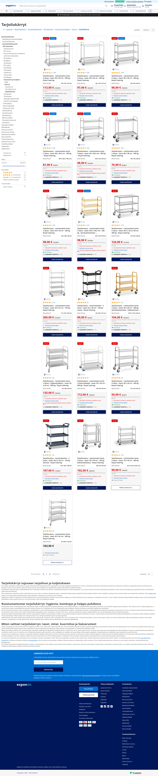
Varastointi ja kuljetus (12, 80)
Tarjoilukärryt (10, 92)
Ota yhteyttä (88, 689)
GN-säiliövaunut (10, 89)
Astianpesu (6, 123)
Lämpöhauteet (7, 113)
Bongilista (7, 61)
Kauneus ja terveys (7, 132)
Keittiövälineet (7, 111)
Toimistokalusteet (7, 139)
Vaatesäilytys (7, 103)
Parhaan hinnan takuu (52, 95)
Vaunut (7, 84)
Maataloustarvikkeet (8, 134)
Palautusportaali (88, 695)
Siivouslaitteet (6, 137)
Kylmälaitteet (6, 115)
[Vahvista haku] (106, 6)
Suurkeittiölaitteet (8, 42)
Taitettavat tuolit (8, 108)
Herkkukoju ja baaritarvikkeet (12, 39)
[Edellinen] (43, 574)
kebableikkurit (34, 640)
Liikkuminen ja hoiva (8, 142)
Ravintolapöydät (8, 106)
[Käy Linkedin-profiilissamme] (108, 707)
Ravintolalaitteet (7, 37)
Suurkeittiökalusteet (9, 44)
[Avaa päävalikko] (6, 11)
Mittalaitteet (5, 127)
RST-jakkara (8, 58)
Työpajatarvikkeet (7, 125)
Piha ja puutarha (7, 130)
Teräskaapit (8, 96)
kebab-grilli (152, 593)
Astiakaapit (7, 94)
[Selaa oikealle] (144, 15)
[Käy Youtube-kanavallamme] (102, 707)
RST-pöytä (7, 65)
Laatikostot (7, 73)
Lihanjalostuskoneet (9, 120)
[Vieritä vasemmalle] (14, 15)
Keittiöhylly (7, 68)
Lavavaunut (9, 87)
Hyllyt (6, 82)
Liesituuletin (8, 75)
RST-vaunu (7, 51)
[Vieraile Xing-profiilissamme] (111, 707)
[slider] (2, 166)
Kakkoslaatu (5, 149)
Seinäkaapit (8, 77)
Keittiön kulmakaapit (11, 101)
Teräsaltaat (7, 70)
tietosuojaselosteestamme (91, 676)
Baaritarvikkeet (7, 118)
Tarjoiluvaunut (9, 49)
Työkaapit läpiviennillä (11, 99)
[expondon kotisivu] (3, 29)
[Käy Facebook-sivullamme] (105, 707)
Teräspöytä (7, 63)
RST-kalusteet (8, 46)
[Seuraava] (49, 574)
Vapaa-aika (5, 146)
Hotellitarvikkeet (7, 144)
